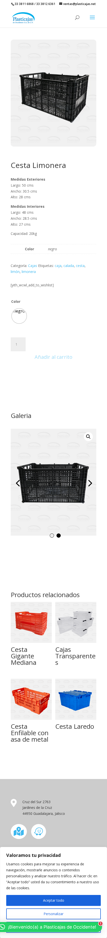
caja (58, 265)
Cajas (32, 265)
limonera (29, 271)
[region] (53, 892)
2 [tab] (58, 535)
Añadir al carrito (53, 357)
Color (15, 301)
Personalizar (53, 913)
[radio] (19, 316)
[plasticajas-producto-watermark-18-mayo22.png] (53, 482)
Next (88, 482)
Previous (18, 482)
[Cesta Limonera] (53, 145)
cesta (80, 265)
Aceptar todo (53, 900)
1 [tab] (52, 535)
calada (68, 265)
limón (15, 271)
